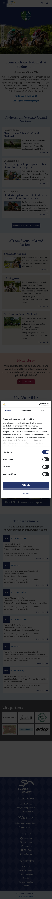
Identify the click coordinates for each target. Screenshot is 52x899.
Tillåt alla (26, 485)
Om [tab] (42, 411)
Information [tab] (26, 411)
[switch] (45, 459)
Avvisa (26, 493)
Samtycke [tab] (9, 411)
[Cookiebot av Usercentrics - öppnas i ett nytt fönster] (38, 404)
